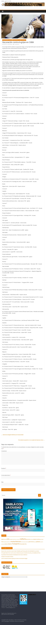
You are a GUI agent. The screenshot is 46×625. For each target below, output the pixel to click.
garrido (41, 539)
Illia (2, 541)
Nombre (3, 468)
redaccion (10, 44)
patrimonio (31, 541)
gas (42, 539)
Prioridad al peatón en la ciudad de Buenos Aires (31, 440)
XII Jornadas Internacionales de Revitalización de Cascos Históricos (14, 554)
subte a (6, 544)
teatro (10, 544)
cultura (23, 539)
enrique (31, 539)
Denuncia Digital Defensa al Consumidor (12, 434)
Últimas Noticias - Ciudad (7, 40)
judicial (8, 541)
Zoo (26, 544)
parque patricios (25, 541)
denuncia (28, 539)
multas (13, 541)
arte (8, 539)
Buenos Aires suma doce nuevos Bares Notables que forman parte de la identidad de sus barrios (20, 551)
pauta (35, 541)
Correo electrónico (6, 475)
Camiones (14, 539)
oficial (22, 541)
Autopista (11, 539)
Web (2, 482)
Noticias (18, 541)
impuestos (5, 541)
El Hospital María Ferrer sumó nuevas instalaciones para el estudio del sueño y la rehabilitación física (20, 552)
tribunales (22, 544)
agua (2, 539)
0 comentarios (16, 44)
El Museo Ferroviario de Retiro (7, 556)
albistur (5, 539)
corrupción (18, 539)
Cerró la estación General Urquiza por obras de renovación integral (14, 558)
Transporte (15, 544)
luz (9, 541)
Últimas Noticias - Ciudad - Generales (19, 40)
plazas (38, 541)
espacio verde (36, 539)
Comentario (4, 451)
